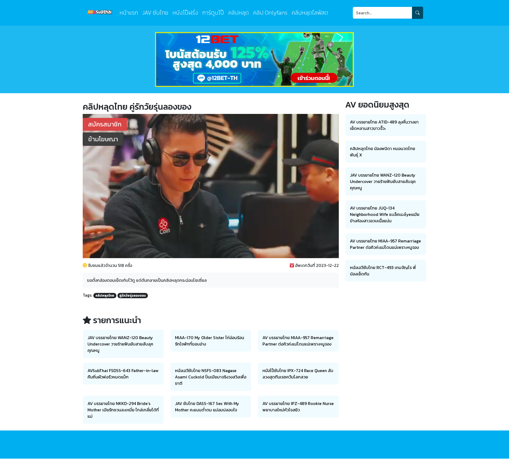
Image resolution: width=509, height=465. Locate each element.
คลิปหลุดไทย (104, 295)
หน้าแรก (129, 12)
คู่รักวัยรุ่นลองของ (132, 295)
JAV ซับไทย (155, 12)
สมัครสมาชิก (105, 124)
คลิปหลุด (238, 12)
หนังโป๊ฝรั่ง (185, 12)
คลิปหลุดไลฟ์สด (310, 12)
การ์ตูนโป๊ (213, 12)
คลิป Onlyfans (270, 12)
